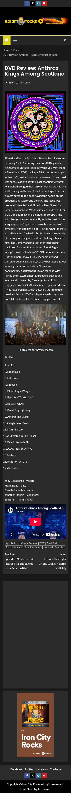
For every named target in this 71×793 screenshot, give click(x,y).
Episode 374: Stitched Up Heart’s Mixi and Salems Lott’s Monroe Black (19, 561)
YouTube (55, 769)
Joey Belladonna (14, 547)
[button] (14, 40)
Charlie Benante (29, 543)
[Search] (65, 40)
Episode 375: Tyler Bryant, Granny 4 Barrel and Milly (52, 561)
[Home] (6, 40)
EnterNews (27, 789)
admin (10, 82)
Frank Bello (52, 543)
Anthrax (15, 543)
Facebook (16, 769)
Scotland (48, 547)
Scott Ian (59, 547)
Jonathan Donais (33, 547)
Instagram (42, 769)
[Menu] (14, 40)
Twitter (29, 769)
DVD (41, 543)
